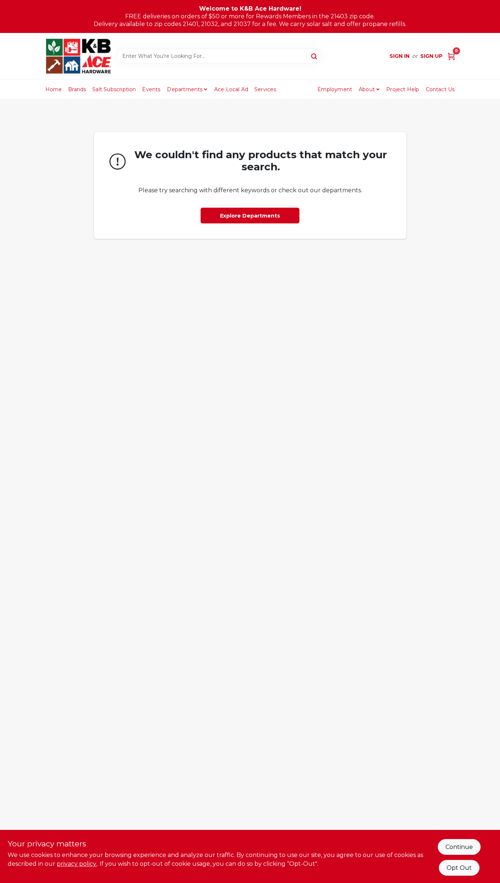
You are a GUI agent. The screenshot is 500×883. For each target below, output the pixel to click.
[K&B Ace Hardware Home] (78, 56)
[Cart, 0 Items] (451, 56)
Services (265, 89)
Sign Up (431, 56)
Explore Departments (250, 215)
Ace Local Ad (231, 89)
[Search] (314, 55)
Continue (459, 846)
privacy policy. (77, 863)
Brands (77, 89)
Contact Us (440, 89)
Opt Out (459, 867)
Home (53, 89)
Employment (334, 89)
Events (151, 89)
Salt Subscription (114, 89)
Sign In (399, 56)
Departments (184, 89)
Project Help (402, 89)
